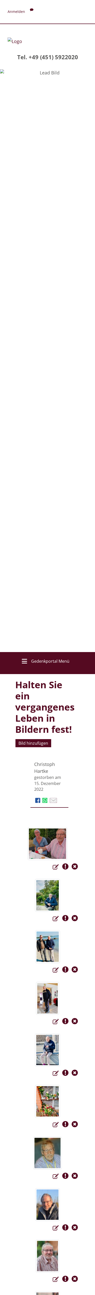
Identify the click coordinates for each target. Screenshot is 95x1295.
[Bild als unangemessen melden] (66, 867)
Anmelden (16, 11)
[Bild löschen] (75, 867)
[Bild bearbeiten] (56, 867)
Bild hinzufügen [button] (33, 743)
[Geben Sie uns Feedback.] (31, 11)
